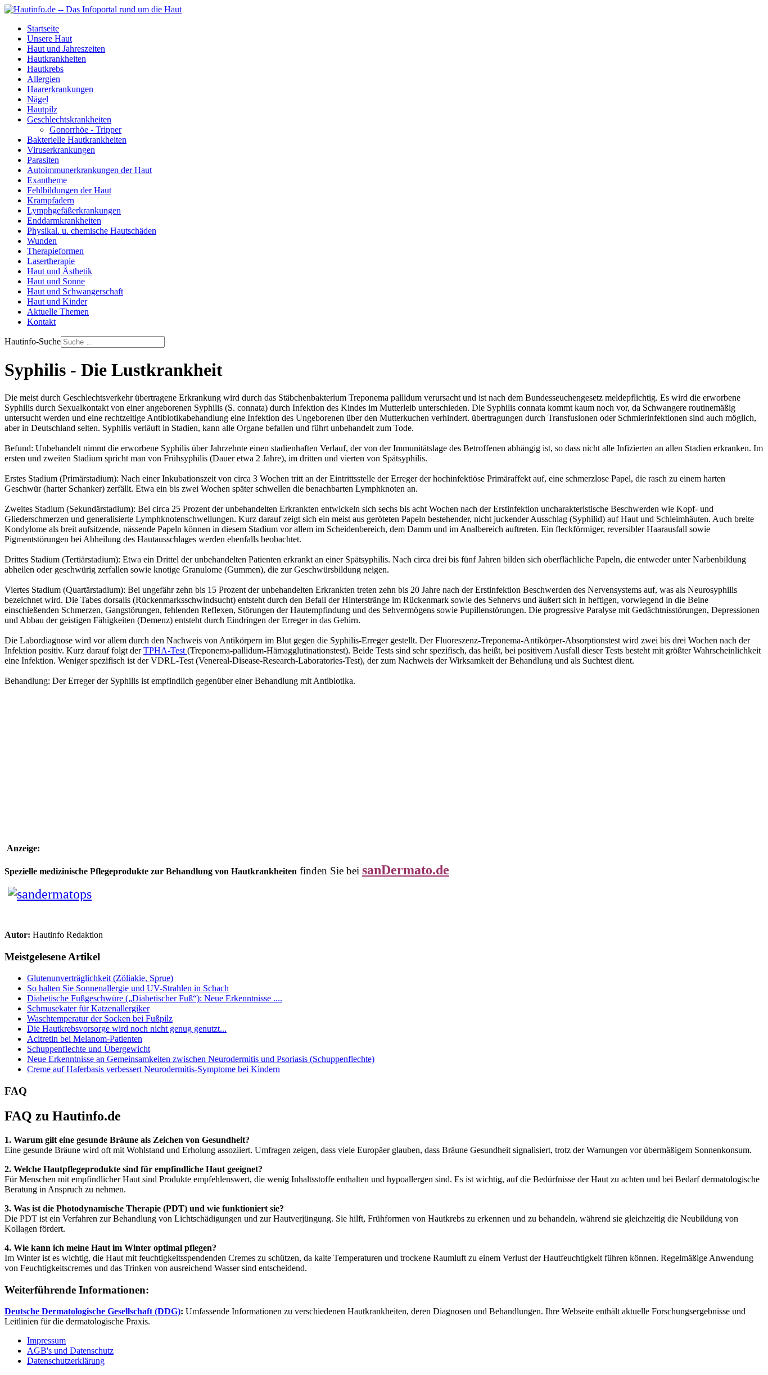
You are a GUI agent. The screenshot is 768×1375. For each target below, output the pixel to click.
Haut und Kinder (57, 301)
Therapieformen (55, 251)
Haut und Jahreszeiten (66, 48)
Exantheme (47, 180)
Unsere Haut (49, 38)
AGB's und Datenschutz (70, 1350)
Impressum (46, 1340)
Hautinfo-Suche (32, 341)
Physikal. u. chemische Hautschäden (91, 230)
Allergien (43, 79)
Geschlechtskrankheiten (69, 119)
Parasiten (43, 160)
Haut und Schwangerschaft (75, 291)
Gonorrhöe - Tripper (85, 129)
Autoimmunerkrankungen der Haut (89, 170)
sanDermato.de (405, 870)
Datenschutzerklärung (66, 1360)
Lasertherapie (51, 261)
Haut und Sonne (56, 281)
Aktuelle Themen (58, 311)
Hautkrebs (45, 69)
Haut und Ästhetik (59, 271)
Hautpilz (42, 109)
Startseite (43, 28)
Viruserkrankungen (61, 150)
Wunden (42, 241)
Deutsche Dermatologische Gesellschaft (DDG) (92, 1311)
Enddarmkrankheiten (64, 220)
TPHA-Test (165, 650)
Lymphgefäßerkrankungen (74, 210)
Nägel (37, 99)
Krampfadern (50, 200)
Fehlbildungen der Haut (69, 190)
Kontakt (41, 321)
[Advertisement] (209, 749)
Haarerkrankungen (60, 89)
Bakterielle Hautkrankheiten (77, 139)
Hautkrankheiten (56, 58)
